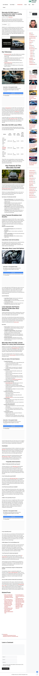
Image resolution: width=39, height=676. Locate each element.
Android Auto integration (16, 379)
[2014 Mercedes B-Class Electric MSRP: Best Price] (33, 131)
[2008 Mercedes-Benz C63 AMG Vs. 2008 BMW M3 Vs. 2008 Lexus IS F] (33, 82)
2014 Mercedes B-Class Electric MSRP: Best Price (33, 136)
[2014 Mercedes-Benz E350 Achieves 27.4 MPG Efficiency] (33, 150)
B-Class (31, 51)
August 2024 (31, 192)
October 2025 (31, 173)
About (33, 4)
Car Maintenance (32, 36)
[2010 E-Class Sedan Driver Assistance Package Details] (33, 103)
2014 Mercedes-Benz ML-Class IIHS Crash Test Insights (33, 163)
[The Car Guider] (32, 1)
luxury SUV (4, 449)
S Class (31, 56)
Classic (30, 42)
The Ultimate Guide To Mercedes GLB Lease (9, 635)
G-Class (30, 45)
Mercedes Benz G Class (13, 118)
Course (25, 4)
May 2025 (31, 181)
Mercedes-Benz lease (8, 62)
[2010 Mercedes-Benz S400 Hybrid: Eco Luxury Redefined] (33, 112)
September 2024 (32, 190)
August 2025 (31, 178)
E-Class (31, 55)
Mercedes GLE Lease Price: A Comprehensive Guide (10, 636)
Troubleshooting (32, 64)
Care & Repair (12, 4)
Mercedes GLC (15, 466)
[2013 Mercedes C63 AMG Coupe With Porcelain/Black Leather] (33, 121)
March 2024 (31, 195)
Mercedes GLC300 (7, 54)
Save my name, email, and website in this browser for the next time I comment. (13, 665)
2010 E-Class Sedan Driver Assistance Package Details (32, 107)
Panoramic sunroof (9, 397)
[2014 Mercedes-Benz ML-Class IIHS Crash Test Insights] (33, 159)
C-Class (31, 53)
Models (30, 61)
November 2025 (32, 172)
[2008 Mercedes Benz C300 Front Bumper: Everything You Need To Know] (33, 72)
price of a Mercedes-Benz (13, 572)
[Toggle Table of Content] (8, 24)
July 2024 (31, 193)
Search (30, 12)
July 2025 (31, 179)
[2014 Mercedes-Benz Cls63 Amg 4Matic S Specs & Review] (33, 140)
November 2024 (32, 187)
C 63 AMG (31, 34)
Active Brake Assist (9, 382)
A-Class (31, 50)
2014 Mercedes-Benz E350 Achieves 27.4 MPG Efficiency (33, 154)
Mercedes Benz (20, 4)
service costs (16, 322)
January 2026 (31, 170)
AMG (30, 33)
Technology (31, 62)
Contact (4, 7)
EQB (5, 585)
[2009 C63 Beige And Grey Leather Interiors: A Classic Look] (33, 92)
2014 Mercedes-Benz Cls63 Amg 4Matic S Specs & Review (33, 145)
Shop (29, 4)
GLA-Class (31, 47)
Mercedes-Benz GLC (15, 347)
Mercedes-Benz (8, 107)
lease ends (17, 111)
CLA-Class (31, 40)
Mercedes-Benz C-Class (6, 456)
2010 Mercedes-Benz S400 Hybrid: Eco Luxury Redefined (33, 116)
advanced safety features (6, 188)
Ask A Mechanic (5, 4)
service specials (13, 355)
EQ (29, 43)
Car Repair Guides (32, 37)
